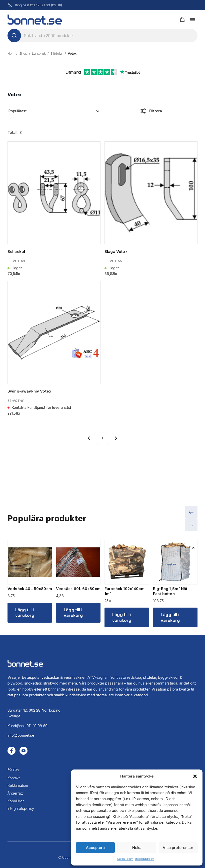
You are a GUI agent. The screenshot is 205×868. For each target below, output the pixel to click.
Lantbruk (39, 53)
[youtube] (24, 751)
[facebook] (12, 751)
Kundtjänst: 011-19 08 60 (28, 726)
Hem (11, 53)
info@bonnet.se (21, 735)
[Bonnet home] (35, 19)
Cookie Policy (125, 858)
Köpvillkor (16, 801)
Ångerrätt (15, 793)
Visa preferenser (178, 847)
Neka (137, 847)
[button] (195, 776)
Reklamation (18, 785)
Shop (23, 53)
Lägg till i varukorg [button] (24, 612)
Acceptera (95, 847)
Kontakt (14, 778)
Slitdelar (56, 53)
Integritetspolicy (144, 858)
